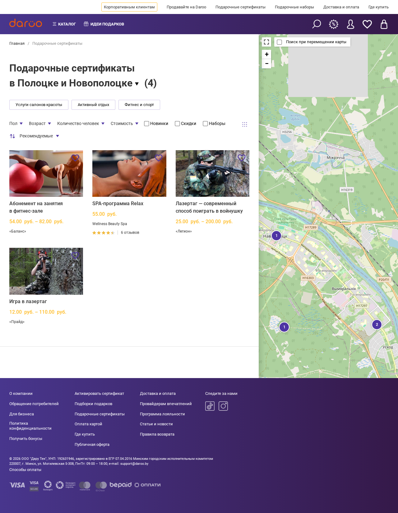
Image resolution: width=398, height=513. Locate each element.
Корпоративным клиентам (129, 7)
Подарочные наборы (294, 7)
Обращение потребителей (34, 403)
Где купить (378, 7)
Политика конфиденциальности (30, 426)
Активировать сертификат (99, 393)
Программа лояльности (162, 414)
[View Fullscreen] (266, 42)
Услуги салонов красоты (39, 104)
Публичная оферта (92, 444)
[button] (276, 235)
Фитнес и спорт (139, 104)
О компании (21, 393)
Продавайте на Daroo (186, 7)
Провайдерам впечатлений (166, 403)
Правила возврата (157, 434)
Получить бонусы (25, 438)
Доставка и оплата (341, 7)
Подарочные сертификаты (240, 7)
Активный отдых (93, 104)
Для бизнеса (21, 414)
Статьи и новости (156, 424)
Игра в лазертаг (28, 301)
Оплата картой (88, 424)
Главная (17, 43)
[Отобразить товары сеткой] (244, 124)
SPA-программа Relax (117, 203)
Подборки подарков (93, 403)
